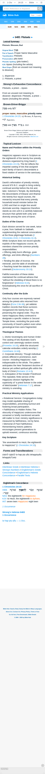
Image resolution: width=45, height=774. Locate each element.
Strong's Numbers (11, 470)
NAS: (4, 496)
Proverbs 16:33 (10, 345)
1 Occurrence (8, 506)
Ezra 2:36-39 (18, 304)
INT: (4, 501)
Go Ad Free (4, 768)
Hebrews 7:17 (25, 385)
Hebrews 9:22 (22, 283)
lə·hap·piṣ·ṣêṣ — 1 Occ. (14, 521)
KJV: (4, 498)
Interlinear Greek (10, 467)
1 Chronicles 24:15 (11, 116)
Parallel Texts (23, 475)
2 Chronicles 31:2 (27, 238)
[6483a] (42, 352)
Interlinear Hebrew (29, 467)
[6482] (3, 352)
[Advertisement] (23, 574)
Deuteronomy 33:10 (21, 269)
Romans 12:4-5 (24, 371)
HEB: (4, 490)
